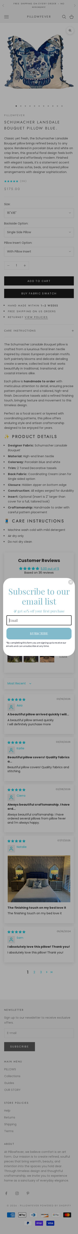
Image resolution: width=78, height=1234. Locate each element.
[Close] (70, 582)
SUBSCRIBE (39, 633)
